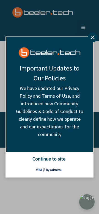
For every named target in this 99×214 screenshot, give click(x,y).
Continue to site (48, 159)
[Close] (93, 37)
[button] (87, 202)
